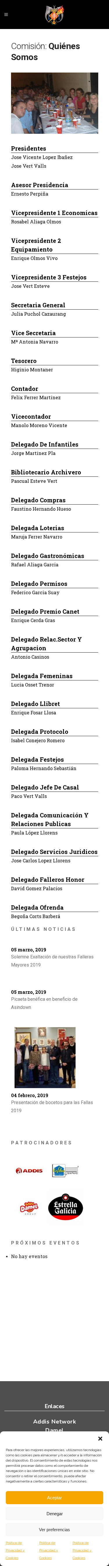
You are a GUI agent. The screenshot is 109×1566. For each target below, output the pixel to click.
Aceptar (54, 1497)
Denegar (55, 1513)
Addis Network (54, 1422)
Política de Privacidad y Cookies (15, 1550)
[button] (100, 1439)
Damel (54, 1430)
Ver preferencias (54, 1529)
